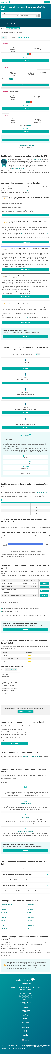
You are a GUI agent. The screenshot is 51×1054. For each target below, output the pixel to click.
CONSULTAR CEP (15, 743)
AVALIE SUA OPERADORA (25, 711)
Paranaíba (3, 917)
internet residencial (36, 159)
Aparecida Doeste (31, 904)
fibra (22, 233)
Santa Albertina (30, 920)
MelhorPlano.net (25, 1029)
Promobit (25, 1033)
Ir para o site (44, 595)
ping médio (38, 307)
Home (2, 32)
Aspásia (3, 907)
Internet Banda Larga (8, 32)
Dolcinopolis (30, 909)
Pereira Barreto (30, 917)
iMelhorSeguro (25, 1037)
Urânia (28, 928)
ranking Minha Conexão (41, 492)
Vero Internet (26, 756)
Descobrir (25, 850)
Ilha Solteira (4, 912)
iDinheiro (25, 1034)
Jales (2, 915)
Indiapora (29, 912)
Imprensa (25, 1003)
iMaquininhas (25, 1035)
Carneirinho (3, 909)
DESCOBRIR (25, 140)
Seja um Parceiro (25, 1022)
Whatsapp (26, 60)
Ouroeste (29, 915)
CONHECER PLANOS (25, 215)
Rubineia (3, 920)
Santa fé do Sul (19, 32)
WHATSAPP (45, 583)
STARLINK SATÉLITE (35, 756)
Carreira (25, 1020)
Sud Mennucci (30, 925)
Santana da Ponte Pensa (33, 923)
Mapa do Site (25, 1015)
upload (4, 235)
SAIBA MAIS (26, 336)
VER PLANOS (25, 368)
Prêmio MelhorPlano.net (18, 168)
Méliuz (25, 1030)
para (21, 37)
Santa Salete (4, 923)
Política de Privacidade (25, 1010)
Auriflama (29, 907)
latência (26, 317)
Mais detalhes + (25, 57)
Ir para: (2, 28)
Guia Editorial (25, 1004)
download (46, 233)
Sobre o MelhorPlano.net (25, 1002)
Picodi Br (25, 1031)
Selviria (3, 925)
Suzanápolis (4, 928)
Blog (25, 1014)
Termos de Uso (26, 1011)
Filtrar (3, 37)
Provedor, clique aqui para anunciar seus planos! (25, 145)
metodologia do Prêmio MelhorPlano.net (25, 190)
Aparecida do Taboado (6, 904)
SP (14, 32)
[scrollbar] (25, 687)
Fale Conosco (25, 1012)
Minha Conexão (39, 206)
